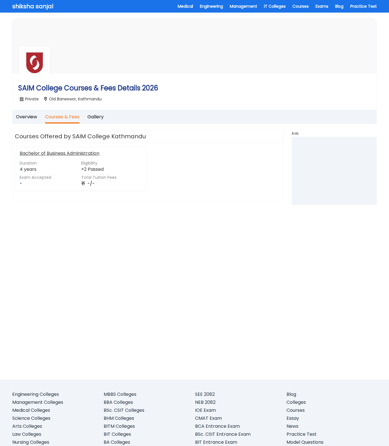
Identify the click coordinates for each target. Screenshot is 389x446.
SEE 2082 (205, 394)
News (292, 426)
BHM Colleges (119, 418)
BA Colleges (117, 442)
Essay (292, 418)
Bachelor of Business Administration (59, 153)
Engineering (211, 6)
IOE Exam (205, 410)
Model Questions (305, 442)
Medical (185, 6)
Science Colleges (31, 418)
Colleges (296, 402)
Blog (339, 6)
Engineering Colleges (35, 394)
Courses (300, 6)
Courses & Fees (62, 116)
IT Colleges (275, 6)
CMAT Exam (208, 418)
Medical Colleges (31, 410)
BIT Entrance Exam (216, 442)
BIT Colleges (117, 434)
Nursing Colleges (30, 442)
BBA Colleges (118, 402)
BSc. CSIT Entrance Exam (223, 434)
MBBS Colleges (120, 394)
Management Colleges (37, 402)
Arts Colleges (27, 426)
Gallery (95, 116)
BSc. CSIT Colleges (124, 410)
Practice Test (363, 6)
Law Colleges (26, 434)
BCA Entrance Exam (217, 426)
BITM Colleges (119, 426)
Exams (322, 6)
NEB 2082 (205, 402)
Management (243, 6)
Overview (26, 116)
